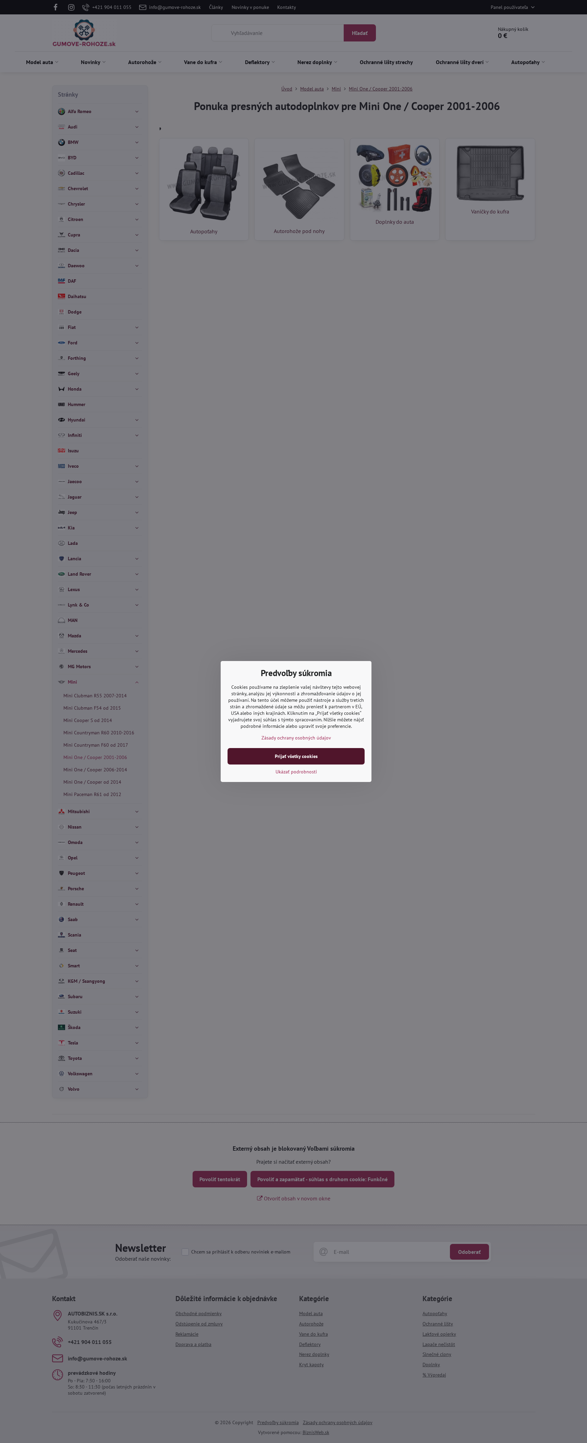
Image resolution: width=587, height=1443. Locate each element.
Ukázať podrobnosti (296, 772)
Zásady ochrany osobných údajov (296, 738)
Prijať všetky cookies (296, 756)
